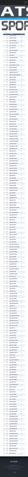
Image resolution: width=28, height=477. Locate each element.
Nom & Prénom (11, 34)
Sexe (21, 34)
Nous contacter (10, 468)
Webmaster (21, 466)
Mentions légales (17, 468)
